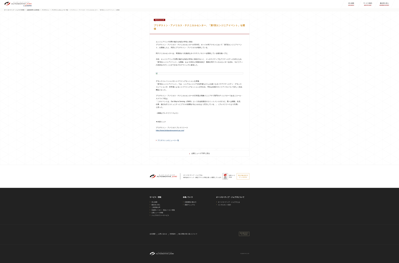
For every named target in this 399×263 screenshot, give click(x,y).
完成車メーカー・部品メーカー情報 (163, 210)
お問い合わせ (162, 234)
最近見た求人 (155, 205)
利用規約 (173, 234)
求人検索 (154, 202)
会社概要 (152, 234)
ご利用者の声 (155, 207)
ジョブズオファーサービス (160, 215)
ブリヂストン (45, 10)
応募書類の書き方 (190, 202)
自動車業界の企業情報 (33, 10)
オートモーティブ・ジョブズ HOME (14, 10)
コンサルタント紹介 (224, 205)
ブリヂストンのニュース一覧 (60, 10)
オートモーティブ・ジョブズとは (229, 202)
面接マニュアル (190, 205)
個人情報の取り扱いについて (187, 234)
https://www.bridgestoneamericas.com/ (170, 130)
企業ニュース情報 (157, 212)
